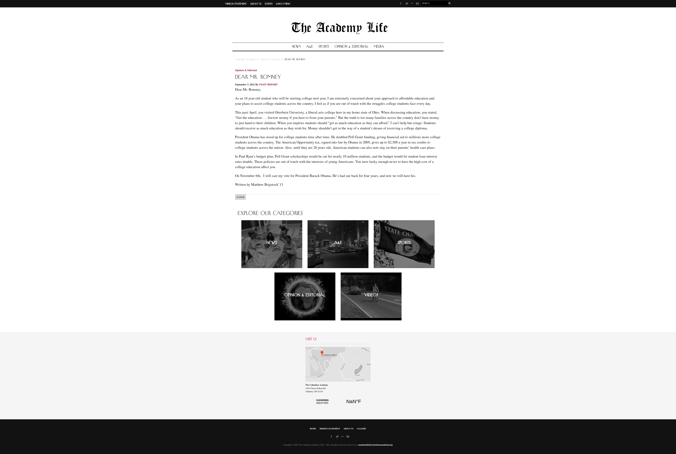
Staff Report (268, 84)
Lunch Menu (283, 4)
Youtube (418, 4)
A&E (309, 46)
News (296, 46)
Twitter (407, 4)
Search (450, 3)
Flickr (412, 4)
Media (379, 46)
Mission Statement (236, 4)
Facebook (402, 4)
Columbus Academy (246, 59)
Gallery (361, 428)
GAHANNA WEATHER (338, 403)
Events (269, 4)
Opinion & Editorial (351, 46)
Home (313, 428)
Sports (324, 46)
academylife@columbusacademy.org (375, 445)
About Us (255, 4)
